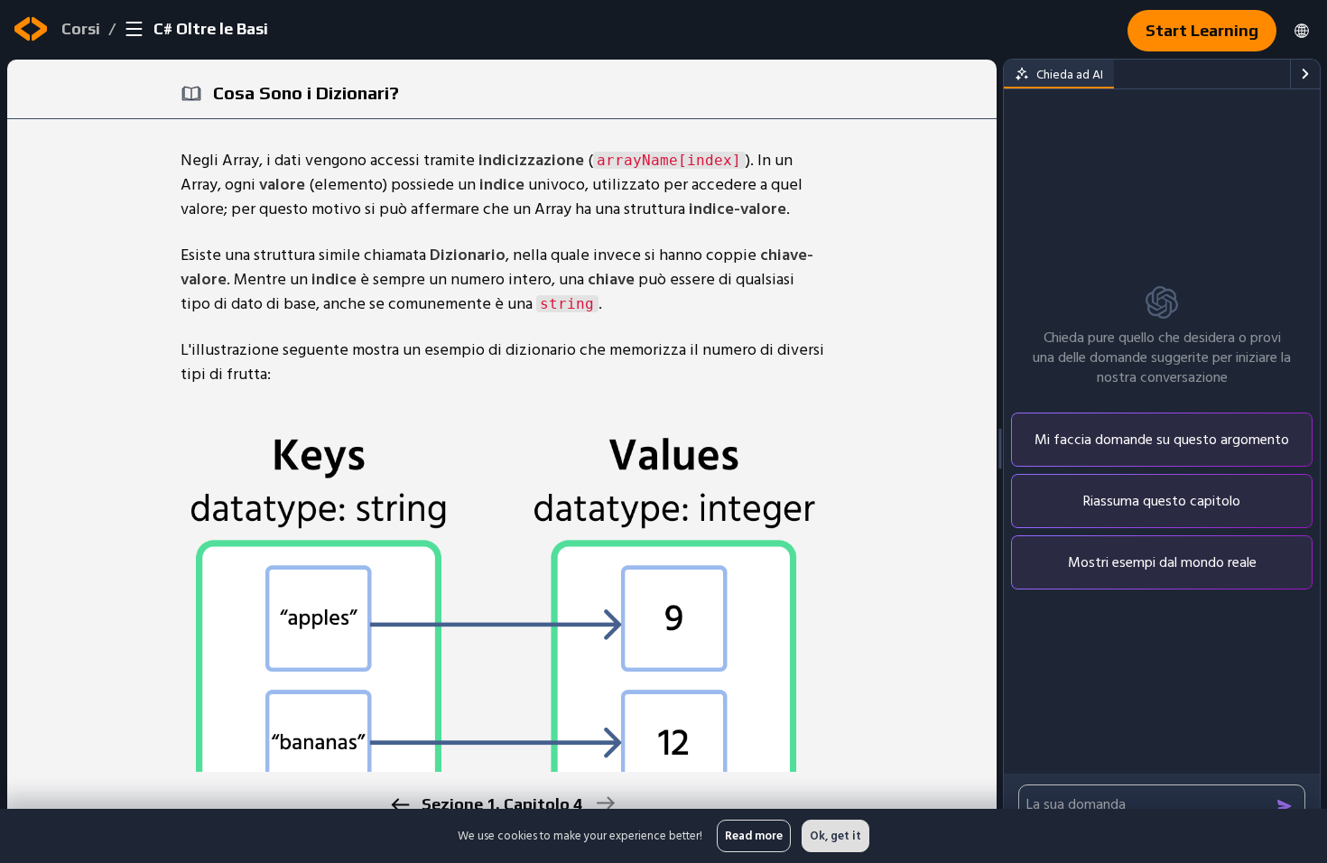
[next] (604, 803)
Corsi (80, 28)
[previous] (399, 804)
